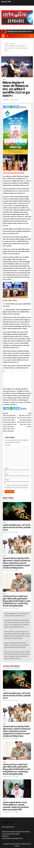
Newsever (24, 844)
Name (7, 468)
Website (7, 480)
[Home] (3, 36)
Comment (8, 445)
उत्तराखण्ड (4, 79)
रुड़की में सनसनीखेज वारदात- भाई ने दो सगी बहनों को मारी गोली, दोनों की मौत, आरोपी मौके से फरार (17, 527)
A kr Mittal (6, 99)
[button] (7, 36)
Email (7, 474)
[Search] (31, 35)
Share (23, 107)
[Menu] (7, 36)
